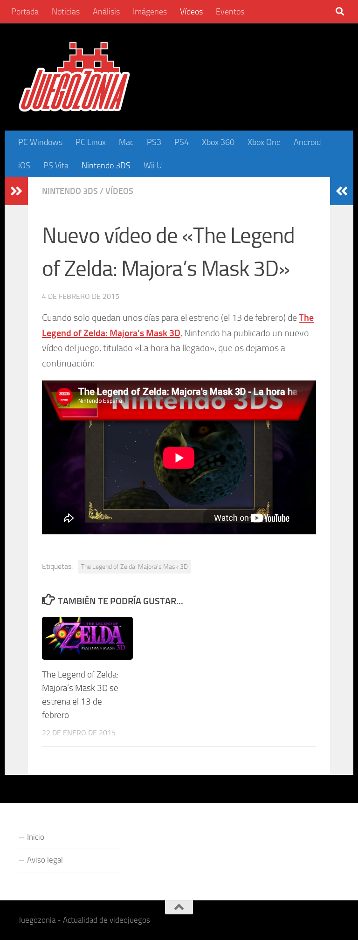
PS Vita (56, 165)
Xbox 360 (218, 142)
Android (307, 142)
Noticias (66, 12)
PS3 (154, 142)
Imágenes (150, 12)
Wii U (153, 165)
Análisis (106, 12)
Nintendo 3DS (106, 165)
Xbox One (264, 142)
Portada (25, 12)
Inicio (35, 837)
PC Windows (40, 142)
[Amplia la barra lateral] (16, 191)
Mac (126, 142)
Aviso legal (45, 859)
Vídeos (191, 12)
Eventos (230, 12)
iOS (24, 165)
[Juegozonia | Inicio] (74, 77)
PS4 (181, 142)
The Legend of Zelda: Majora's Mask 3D (134, 566)
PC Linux (91, 142)
